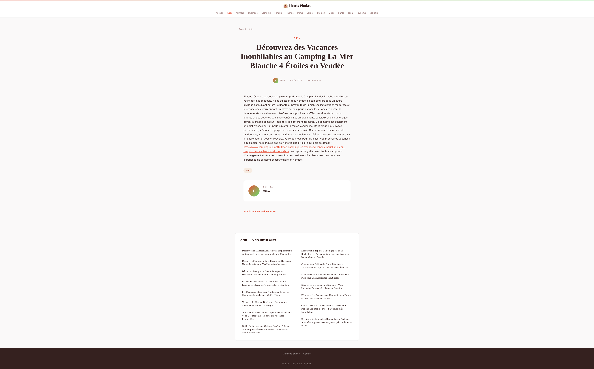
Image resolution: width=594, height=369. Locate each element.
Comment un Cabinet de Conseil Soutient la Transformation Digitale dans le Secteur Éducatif (324, 266)
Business (253, 12)
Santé (341, 12)
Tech (350, 12)
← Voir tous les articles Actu (259, 211)
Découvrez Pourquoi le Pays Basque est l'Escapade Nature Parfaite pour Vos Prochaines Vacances (266, 262)
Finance (290, 12)
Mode (331, 12)
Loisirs (310, 12)
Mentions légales (291, 353)
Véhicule (374, 12)
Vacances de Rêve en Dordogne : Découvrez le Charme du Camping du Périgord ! (265, 304)
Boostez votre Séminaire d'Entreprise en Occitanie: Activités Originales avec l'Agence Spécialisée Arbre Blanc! (326, 322)
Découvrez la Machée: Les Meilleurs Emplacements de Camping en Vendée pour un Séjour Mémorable (267, 252)
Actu (229, 12)
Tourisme (361, 12)
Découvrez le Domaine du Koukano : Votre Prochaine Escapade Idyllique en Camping (322, 286)
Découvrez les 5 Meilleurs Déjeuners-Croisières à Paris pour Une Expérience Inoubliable (325, 276)
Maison (321, 12)
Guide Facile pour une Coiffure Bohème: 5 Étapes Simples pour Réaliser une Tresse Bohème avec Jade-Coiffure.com (266, 329)
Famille (278, 12)
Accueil (219, 12)
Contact (307, 353)
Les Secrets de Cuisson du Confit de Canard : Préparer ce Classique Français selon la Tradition (265, 283)
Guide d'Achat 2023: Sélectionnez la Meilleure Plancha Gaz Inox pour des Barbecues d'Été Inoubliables (323, 308)
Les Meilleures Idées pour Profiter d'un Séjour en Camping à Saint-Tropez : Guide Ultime (265, 293)
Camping (266, 12)
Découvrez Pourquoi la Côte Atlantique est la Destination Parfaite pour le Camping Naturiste (264, 273)
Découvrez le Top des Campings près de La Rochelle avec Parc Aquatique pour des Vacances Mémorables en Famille (325, 254)
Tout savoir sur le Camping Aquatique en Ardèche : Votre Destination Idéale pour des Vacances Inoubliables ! (267, 315)
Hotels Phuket (297, 6)
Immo (300, 12)
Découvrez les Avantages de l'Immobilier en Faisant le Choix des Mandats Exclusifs (326, 297)
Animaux (240, 12)
